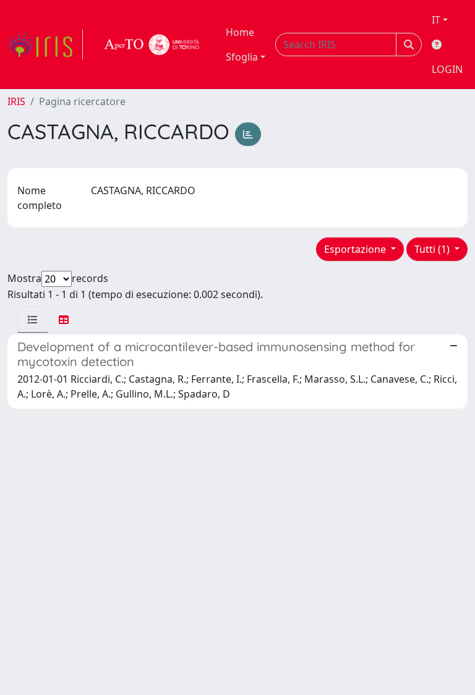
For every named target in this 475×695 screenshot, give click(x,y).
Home (240, 32)
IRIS (16, 101)
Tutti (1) (433, 249)
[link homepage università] (152, 44)
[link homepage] (45, 44)
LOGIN (447, 69)
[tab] (32, 320)
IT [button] (436, 20)
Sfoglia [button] (242, 57)
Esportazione (356, 249)
